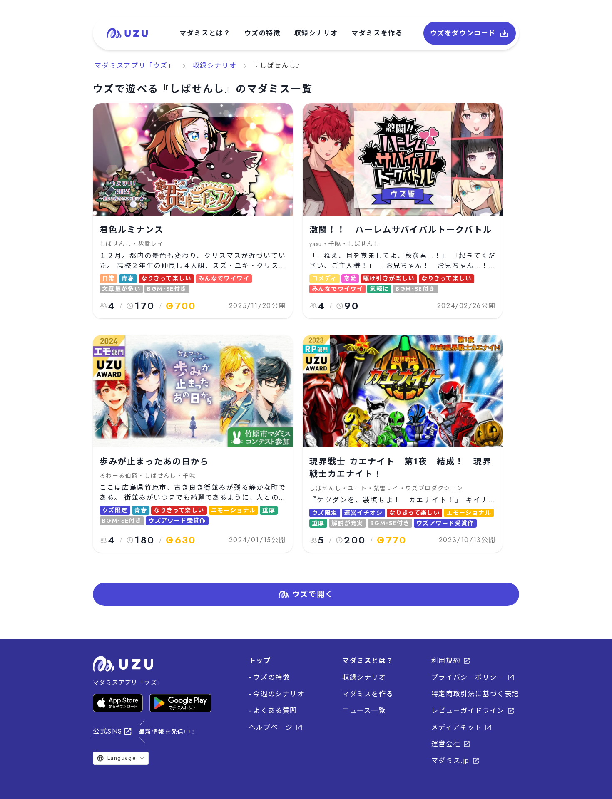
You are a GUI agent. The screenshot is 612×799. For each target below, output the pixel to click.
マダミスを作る (377, 33)
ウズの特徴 (262, 33)
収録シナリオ (316, 33)
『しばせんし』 (278, 65)
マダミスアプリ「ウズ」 (135, 65)
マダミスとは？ (205, 33)
